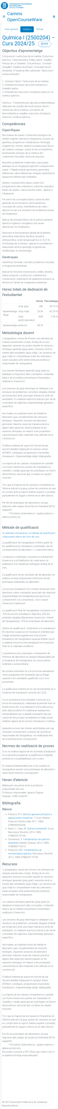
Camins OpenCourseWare (24, 16)
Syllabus (27, 29)
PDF (45, 43)
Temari (39, 29)
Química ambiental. (37, 828)
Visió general (11, 29)
